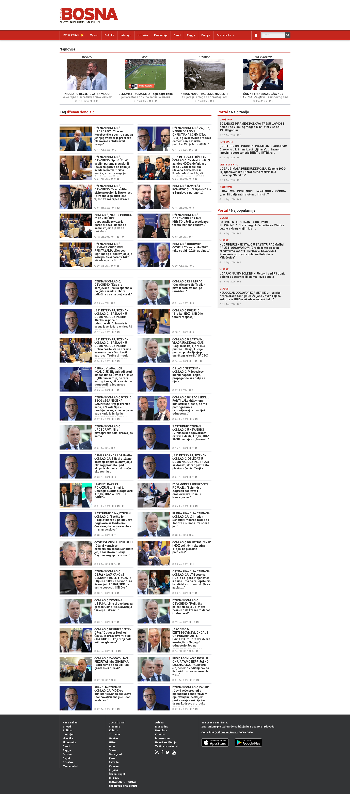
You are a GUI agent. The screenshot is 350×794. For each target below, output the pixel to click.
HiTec (112, 742)
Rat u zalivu (70, 722)
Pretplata (161, 730)
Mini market (70, 766)
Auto (112, 746)
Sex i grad (115, 754)
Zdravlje (114, 734)
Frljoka (113, 769)
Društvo (68, 762)
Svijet (66, 758)
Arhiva (159, 722)
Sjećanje (114, 726)
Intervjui (126, 35)
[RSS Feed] (157, 752)
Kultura (113, 730)
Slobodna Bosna (227, 732)
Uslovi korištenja (166, 742)
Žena (112, 758)
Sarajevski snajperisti (123, 785)
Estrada (114, 762)
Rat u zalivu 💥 (73, 35)
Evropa (205, 35)
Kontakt (160, 734)
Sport (177, 35)
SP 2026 (114, 777)
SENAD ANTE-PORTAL (122, 781)
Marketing (161, 726)
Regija (191, 35)
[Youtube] (174, 752)
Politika (109, 35)
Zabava (114, 766)
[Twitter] (168, 752)
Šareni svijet (117, 774)
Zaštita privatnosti (166, 746)
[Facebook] (162, 752)
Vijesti (94, 35)
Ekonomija (161, 35)
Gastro (113, 738)
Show (112, 750)
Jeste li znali (117, 722)
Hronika (143, 35)
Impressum (162, 738)
